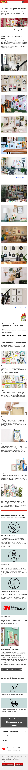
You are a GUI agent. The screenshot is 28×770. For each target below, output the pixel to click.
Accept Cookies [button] (19, 764)
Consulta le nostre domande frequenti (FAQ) (12, 694)
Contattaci (14, 725)
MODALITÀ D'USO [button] (7, 736)
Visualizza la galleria (20, 177)
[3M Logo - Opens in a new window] (3, 1)
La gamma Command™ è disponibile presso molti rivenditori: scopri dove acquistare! (13, 710)
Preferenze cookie (22, 748)
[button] (6, 767)
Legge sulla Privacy (18, 747)
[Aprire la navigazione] (26, 1)
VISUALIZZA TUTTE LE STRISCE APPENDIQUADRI (14, 335)
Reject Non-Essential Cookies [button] (8, 764)
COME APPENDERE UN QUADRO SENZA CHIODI (11, 669)
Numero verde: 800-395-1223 (15, 722)
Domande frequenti (14, 718)
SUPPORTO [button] (5, 740)
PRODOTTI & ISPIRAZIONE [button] (10, 731)
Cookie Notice (5, 761)
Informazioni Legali (10, 747)
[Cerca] (23, 2)
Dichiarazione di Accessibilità (12, 748)
